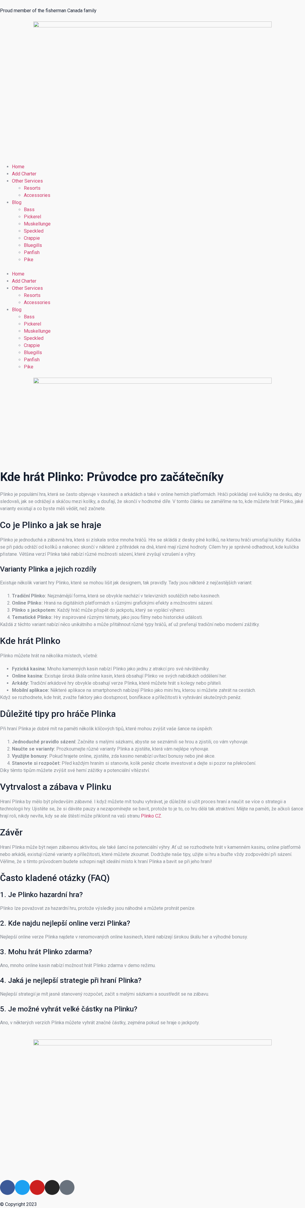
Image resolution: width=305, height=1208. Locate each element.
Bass (29, 209)
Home (18, 166)
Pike (28, 259)
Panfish (32, 252)
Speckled (33, 231)
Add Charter (24, 174)
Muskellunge (37, 224)
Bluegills (33, 245)
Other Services (27, 181)
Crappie (32, 238)
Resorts (32, 188)
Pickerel (32, 217)
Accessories (37, 195)
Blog (16, 202)
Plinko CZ (151, 816)
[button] (152, 266)
